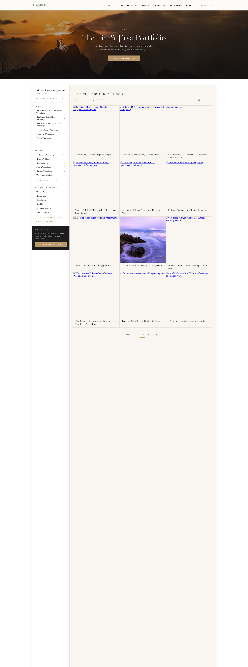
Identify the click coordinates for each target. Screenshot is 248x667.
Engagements (55, 99)
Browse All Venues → (46, 143)
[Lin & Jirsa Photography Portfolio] (39, 5)
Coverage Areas (129, 5)
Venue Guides (175, 5)
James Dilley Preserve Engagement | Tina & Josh (141, 156)
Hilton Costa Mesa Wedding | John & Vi (93, 265)
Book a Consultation (124, 58)
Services (112, 5)
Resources (160, 5)
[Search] (199, 100)
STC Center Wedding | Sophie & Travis (186, 321)
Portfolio (146, 5)
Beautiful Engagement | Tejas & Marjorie (93, 154)
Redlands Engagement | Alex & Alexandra (187, 210)
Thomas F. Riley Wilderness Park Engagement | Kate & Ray (96, 212)
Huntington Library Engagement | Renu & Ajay (141, 212)
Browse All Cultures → (47, 180)
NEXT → (158, 335)
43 (149, 335)
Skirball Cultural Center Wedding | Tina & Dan (188, 267)
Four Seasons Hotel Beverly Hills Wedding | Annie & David (188, 156)
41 (136, 335)
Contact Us (207, 5)
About (189, 5)
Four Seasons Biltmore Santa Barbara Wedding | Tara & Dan (92, 322)
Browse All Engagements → (49, 217)
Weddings (41, 99)
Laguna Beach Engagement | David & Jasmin (142, 265)
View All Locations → (46, 222)
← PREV (127, 335)
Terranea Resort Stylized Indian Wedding (141, 321)
